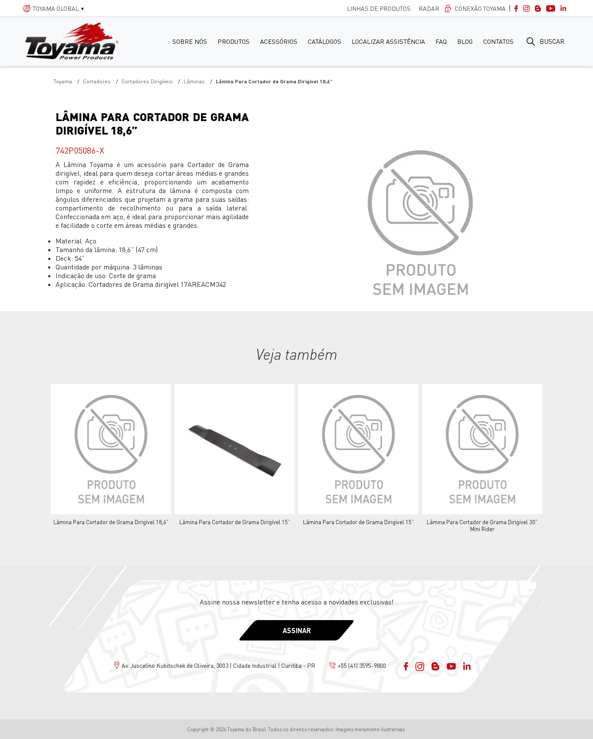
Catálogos (324, 41)
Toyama (62, 81)
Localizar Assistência (388, 41)
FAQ (441, 41)
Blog (465, 41)
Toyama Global (56, 8)
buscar (552, 41)
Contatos (498, 41)
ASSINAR (297, 630)
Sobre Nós (189, 41)
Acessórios (278, 41)
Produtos (233, 41)
